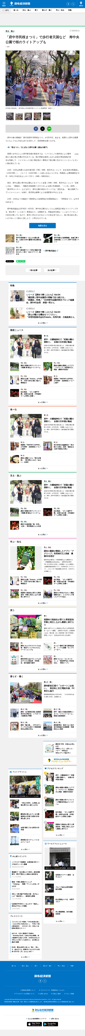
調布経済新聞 (20, 4)
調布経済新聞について (28, 990)
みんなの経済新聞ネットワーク (42, 1010)
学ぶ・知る (60, 10)
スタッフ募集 (70, 994)
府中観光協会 (50, 251)
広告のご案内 (57, 994)
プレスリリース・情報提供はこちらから (53, 990)
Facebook (68, 4)
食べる (16, 10)
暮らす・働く (47, 10)
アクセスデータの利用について (25, 994)
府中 (8, 46)
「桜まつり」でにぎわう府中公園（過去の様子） (29, 147)
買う (36, 10)
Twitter (73, 4)
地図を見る (42, 225)
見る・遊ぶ (26, 10)
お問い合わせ (44, 994)
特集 (70, 10)
